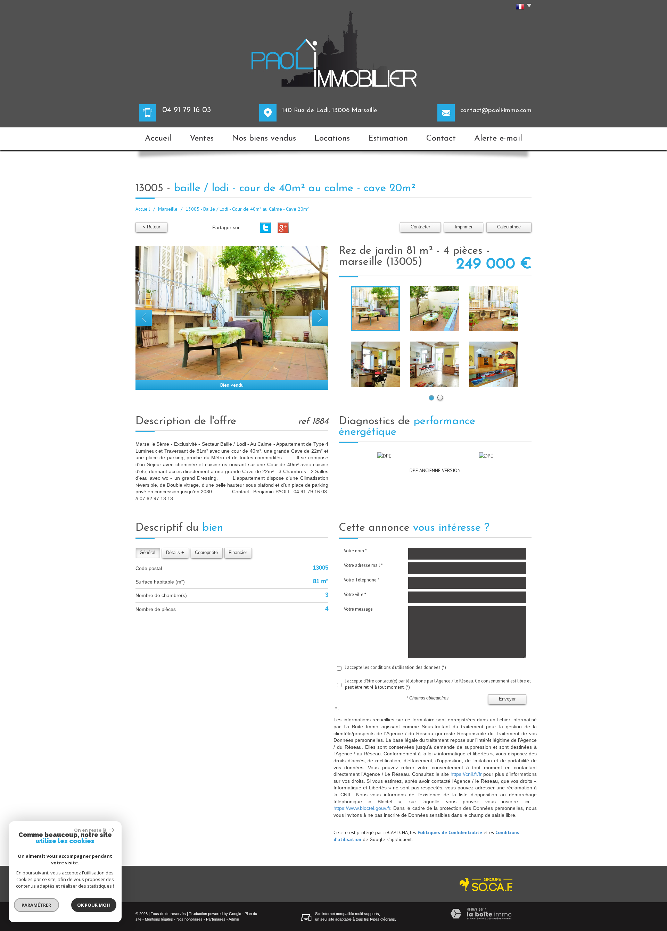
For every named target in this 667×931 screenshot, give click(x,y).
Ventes (202, 138)
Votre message (358, 609)
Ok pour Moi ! (93, 905)
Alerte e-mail (498, 138)
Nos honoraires (189, 919)
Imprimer (463, 227)
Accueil (158, 138)
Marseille (168, 209)
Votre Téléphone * (361, 580)
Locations (332, 138)
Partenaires (215, 919)
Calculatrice (509, 227)
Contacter (420, 227)
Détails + (175, 552)
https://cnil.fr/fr (466, 774)
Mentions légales (159, 919)
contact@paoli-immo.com (496, 110)
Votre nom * (355, 551)
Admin (234, 919)
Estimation (388, 138)
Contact (441, 138)
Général (147, 552)
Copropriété (206, 552)
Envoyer (507, 699)
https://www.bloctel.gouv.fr (362, 808)
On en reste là (90, 830)
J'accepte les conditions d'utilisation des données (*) (395, 667)
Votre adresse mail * (363, 565)
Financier (238, 552)
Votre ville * (355, 594)
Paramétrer (36, 905)
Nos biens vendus (264, 138)
